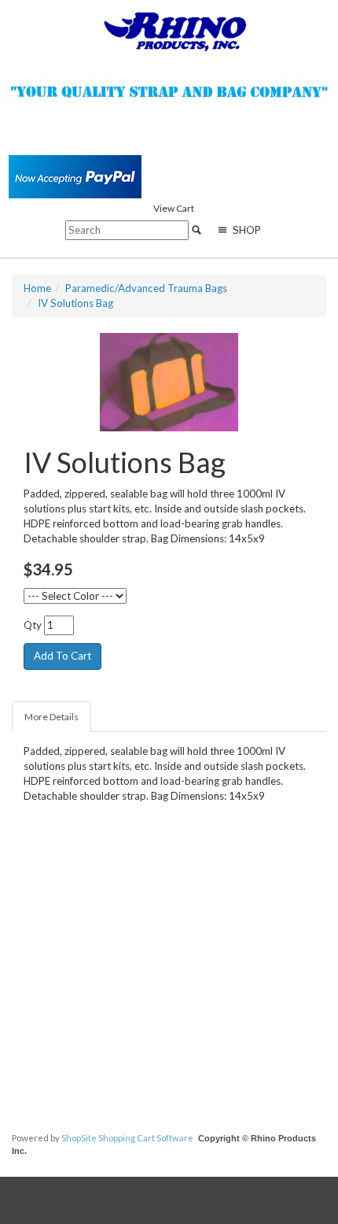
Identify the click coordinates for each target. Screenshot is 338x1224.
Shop (245, 230)
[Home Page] (175, 30)
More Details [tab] (51, 717)
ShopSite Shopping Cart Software (127, 1138)
